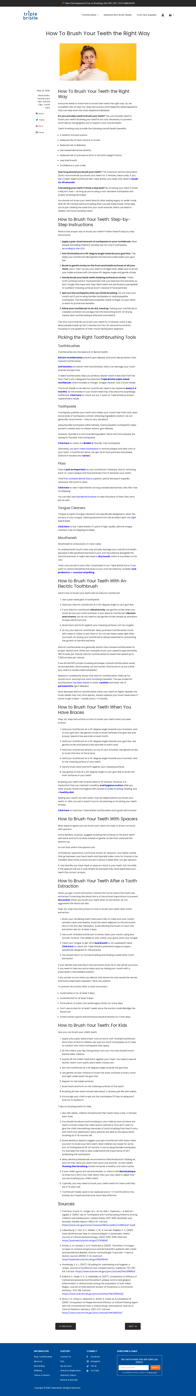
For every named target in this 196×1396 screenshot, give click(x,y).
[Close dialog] (146, 668)
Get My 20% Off (115, 713)
